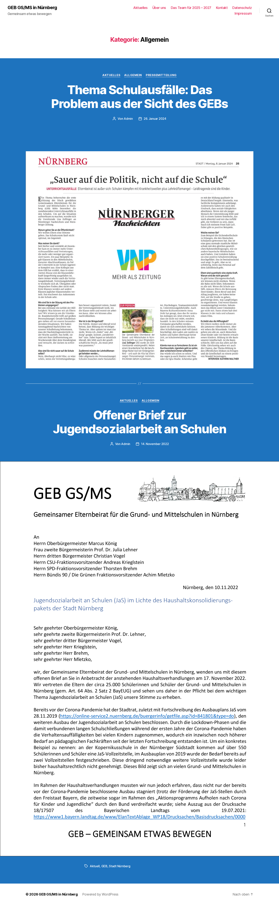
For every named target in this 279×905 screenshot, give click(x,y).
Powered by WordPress (100, 894)
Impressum (243, 13)
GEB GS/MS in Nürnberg (32, 7)
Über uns (159, 8)
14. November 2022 (155, 444)
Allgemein (133, 75)
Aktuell (95, 866)
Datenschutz (242, 8)
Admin (128, 119)
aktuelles (111, 75)
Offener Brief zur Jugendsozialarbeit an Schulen (139, 422)
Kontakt (222, 8)
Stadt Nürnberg (119, 866)
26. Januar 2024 (155, 119)
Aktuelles (140, 8)
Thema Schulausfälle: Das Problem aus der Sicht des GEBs (139, 96)
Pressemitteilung (161, 75)
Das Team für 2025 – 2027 (191, 8)
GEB (104, 866)
